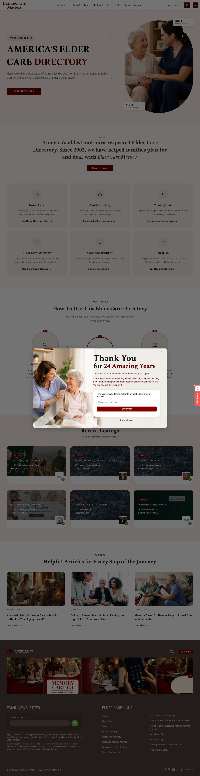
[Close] (162, 352)
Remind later (126, 420)
